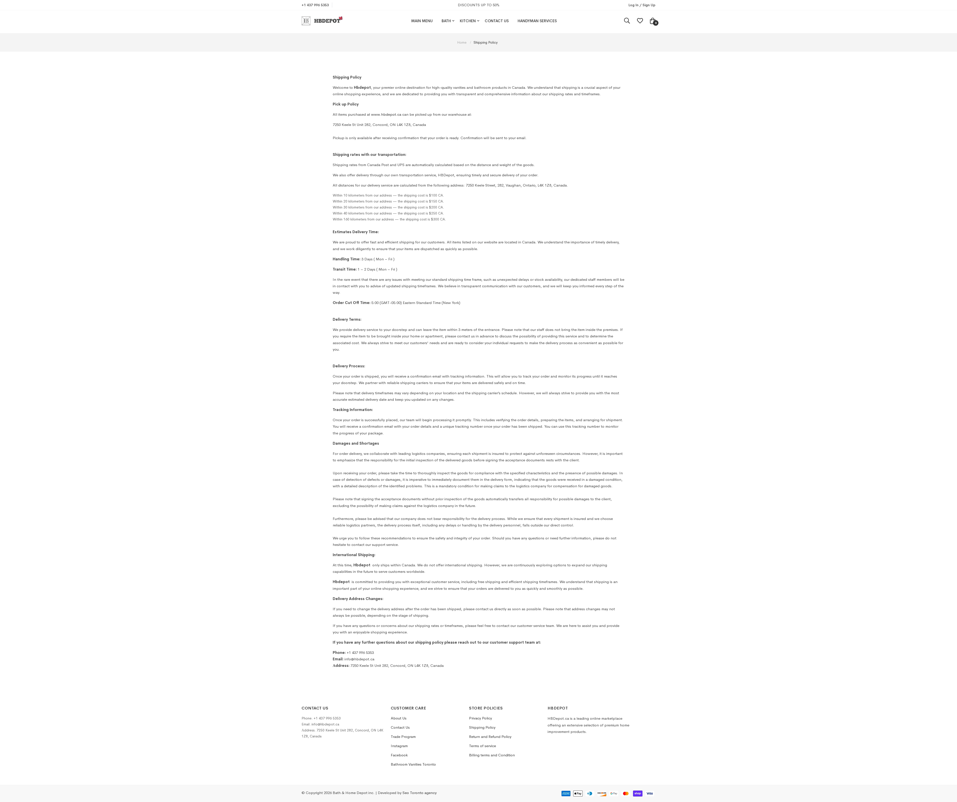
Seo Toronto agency (419, 792)
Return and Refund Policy (490, 736)
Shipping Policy (482, 727)
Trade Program (403, 736)
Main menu (422, 20)
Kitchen (468, 20)
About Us (398, 718)
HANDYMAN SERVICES (537, 20)
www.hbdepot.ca (386, 114)
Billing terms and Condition (492, 755)
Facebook (399, 755)
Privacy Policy (480, 718)
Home (462, 42)
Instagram (399, 745)
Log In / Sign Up (642, 5)
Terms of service (482, 745)
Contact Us (497, 20)
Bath (446, 20)
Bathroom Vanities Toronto (413, 764)
